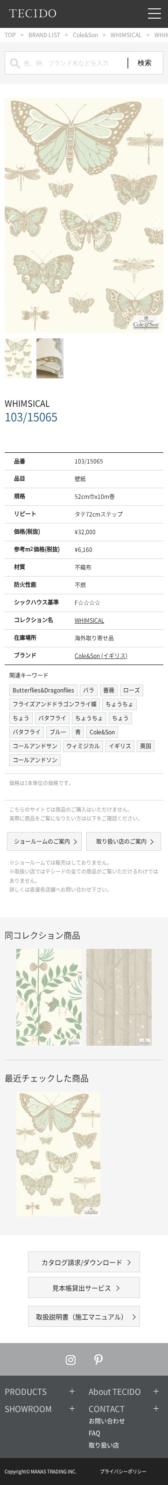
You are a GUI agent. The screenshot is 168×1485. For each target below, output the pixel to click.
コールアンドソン (35, 760)
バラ (88, 690)
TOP (10, 35)
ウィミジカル (83, 746)
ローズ (131, 690)
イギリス (120, 746)
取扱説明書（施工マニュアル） (81, 1316)
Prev (14, 216)
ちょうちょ (119, 704)
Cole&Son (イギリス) (101, 656)
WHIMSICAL (126, 35)
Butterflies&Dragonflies (43, 690)
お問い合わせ (107, 1420)
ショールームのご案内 (42, 841)
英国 (145, 746)
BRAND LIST (44, 35)
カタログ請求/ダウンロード (82, 1262)
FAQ (94, 1432)
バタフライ (52, 718)
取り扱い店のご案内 (121, 841)
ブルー (57, 732)
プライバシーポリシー (123, 1471)
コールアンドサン (35, 746)
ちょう (21, 718)
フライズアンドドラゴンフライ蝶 (55, 704)
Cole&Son (85, 35)
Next (154, 216)
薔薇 (108, 690)
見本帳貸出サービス (81, 1287)
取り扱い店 (104, 1444)
